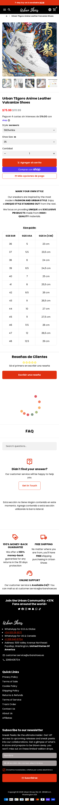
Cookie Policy (9, 686)
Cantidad (7, 148)
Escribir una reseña (29, 374)
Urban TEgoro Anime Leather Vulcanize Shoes (32, 16)
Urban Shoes (29, 792)
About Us (7, 713)
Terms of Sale (10, 681)
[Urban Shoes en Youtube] (29, 609)
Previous (5, 49)
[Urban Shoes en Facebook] (22, 609)
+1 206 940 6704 (14, 639)
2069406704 (11, 659)
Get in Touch (29, 485)
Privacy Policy (10, 677)
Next (54, 49)
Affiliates (7, 718)
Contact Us (8, 708)
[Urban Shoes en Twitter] (19, 609)
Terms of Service (11, 699)
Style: (10, 125)
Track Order (9, 704)
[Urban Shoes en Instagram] (26, 609)
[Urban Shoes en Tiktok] (40, 609)
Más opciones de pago (31, 176)
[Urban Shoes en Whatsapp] (36, 609)
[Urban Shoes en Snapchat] (33, 609)
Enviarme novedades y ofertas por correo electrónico (29, 770)
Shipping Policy (10, 690)
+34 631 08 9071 (13, 632)
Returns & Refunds (12, 695)
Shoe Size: (9, 136)
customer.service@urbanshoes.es (23, 655)
